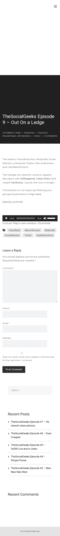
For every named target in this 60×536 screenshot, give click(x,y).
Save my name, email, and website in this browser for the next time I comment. (28, 359)
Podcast (43, 133)
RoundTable (9, 136)
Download (44, 223)
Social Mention (12, 235)
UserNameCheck (45, 235)
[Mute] (44, 218)
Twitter (28, 235)
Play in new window (24, 223)
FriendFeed (14, 230)
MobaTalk (50, 230)
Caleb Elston (43, 178)
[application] (30, 218)
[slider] (51, 218)
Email (5, 323)
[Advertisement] (30, 44)
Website (6, 338)
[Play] (6, 218)
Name (6, 308)
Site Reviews (23, 136)
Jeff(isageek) (27, 178)
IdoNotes (17, 182)
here (38, 194)
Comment (8, 268)
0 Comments (50, 136)
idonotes (29, 133)
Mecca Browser (32, 230)
